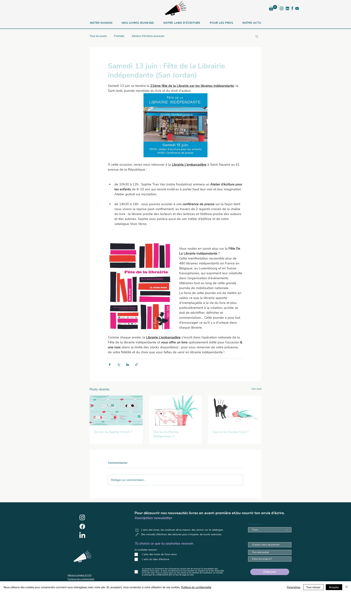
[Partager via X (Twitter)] (118, 364)
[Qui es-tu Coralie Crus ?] (234, 410)
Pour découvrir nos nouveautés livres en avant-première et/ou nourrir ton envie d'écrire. (210, 513)
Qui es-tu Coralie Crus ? (230, 432)
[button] (273, 8)
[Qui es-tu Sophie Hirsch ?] (116, 410)
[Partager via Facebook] (109, 364)
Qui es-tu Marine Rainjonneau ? (166, 434)
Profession (254, 524)
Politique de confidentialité (196, 587)
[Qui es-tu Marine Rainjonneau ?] (175, 411)
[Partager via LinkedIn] (127, 364)
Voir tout (256, 389)
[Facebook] (82, 526)
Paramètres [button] (293, 587)
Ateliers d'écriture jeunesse (148, 36)
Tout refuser (313, 587)
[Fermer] (346, 587)
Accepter (334, 587)
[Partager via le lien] (136, 364)
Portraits (119, 36)
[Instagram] (82, 517)
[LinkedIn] (82, 535)
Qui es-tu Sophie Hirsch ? (113, 432)
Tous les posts (98, 36)
